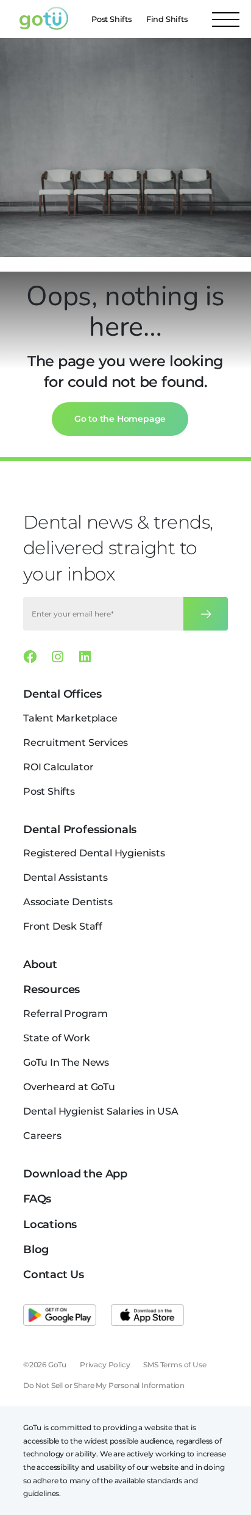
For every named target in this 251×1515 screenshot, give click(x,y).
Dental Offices (62, 694)
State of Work (56, 1038)
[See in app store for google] (59, 1315)
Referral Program (65, 1013)
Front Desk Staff (62, 926)
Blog (36, 1249)
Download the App (75, 1174)
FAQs (37, 1199)
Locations (50, 1224)
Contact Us (53, 1274)
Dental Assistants (65, 877)
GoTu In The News (66, 1062)
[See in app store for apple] (147, 1315)
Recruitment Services (75, 742)
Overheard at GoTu (69, 1087)
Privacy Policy (105, 1364)
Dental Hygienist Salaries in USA (101, 1111)
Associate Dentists (68, 902)
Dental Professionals (79, 829)
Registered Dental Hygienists (94, 853)
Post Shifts (111, 19)
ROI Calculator (58, 767)
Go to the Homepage (120, 418)
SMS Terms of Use (174, 1364)
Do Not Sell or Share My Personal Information (104, 1385)
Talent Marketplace (70, 718)
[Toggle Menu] (225, 19)
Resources (51, 989)
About (40, 964)
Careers (42, 1135)
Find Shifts (167, 19)
